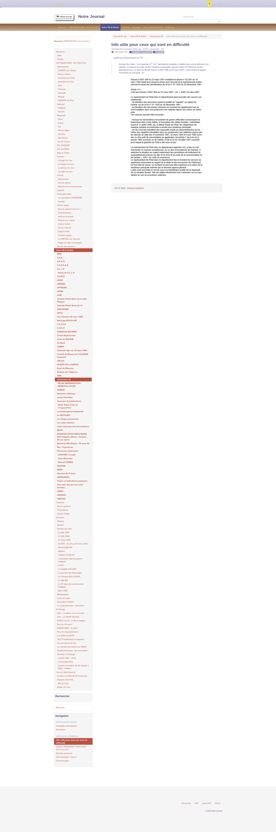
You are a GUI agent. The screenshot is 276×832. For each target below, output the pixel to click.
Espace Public (63, 514)
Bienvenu (62, 27)
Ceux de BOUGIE (65, 339)
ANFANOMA (63, 309)
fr (209, 4)
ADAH (60, 280)
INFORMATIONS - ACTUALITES (84, 27)
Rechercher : (189, 17)
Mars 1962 (63, 590)
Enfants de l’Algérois (67, 372)
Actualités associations (141, 52)
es (214, 4)
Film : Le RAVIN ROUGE (68, 617)
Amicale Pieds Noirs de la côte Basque (72, 300)
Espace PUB (63, 231)
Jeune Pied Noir (65, 397)
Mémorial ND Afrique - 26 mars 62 (73, 443)
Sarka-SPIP (206, 803)
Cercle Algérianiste (66, 335)
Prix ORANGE (63, 145)
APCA (60, 313)
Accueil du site (120, 36)
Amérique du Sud (66, 82)
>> (219, 21)
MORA (145, 49)
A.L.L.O (60, 269)
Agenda (60, 190)
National (61, 104)
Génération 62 (156, 36)
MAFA (60, 430)
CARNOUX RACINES (67, 332)
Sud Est (61, 134)
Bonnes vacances (64, 753)
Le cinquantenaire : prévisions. (71, 605)
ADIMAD (61, 284)
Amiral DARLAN (65, 547)
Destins (60, 525)
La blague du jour (66, 164)
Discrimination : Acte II (66, 757)
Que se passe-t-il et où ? (69, 209)
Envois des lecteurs (66, 246)
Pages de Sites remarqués (70, 243)
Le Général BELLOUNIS (69, 576)
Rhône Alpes (63, 130)
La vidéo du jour (65, 171)
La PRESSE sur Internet (69, 239)
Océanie (62, 89)
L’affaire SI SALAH (66, 555)
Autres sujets (63, 205)
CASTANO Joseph (67, 455)
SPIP (196, 803)
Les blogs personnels (67, 419)
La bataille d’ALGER (67, 569)
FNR (59, 376)
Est (59, 126)
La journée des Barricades (70, 573)
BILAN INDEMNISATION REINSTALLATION (69, 384)
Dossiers (137, 27)
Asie (60, 85)
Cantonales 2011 (65, 662)
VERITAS (61, 499)
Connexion (59, 4)
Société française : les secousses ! (72, 650)
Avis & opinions (64, 506)
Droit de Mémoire (65, 368)
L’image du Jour (65, 160)
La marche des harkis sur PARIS (72, 647)
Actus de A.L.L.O (66, 272)
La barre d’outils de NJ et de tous (72, 676)
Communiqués (64, 213)
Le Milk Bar (63, 580)
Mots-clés (60, 707)
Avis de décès (64, 183)
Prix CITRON (63, 149)
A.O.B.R (61, 276)
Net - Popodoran (65, 447)
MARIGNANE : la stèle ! (67, 628)
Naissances (63, 179)
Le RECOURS (63, 415)
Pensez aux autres (66, 220)
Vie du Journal (64, 228)
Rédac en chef (63, 687)
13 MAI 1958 (64, 536)
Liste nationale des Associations (73, 426)
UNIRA (60, 491)
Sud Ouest (63, 138)
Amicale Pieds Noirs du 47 (70, 305)
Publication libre (64, 194)
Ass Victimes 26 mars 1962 (70, 317)
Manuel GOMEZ (65, 462)
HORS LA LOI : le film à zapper (71, 620)
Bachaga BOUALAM (67, 320)
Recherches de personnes (70, 186)
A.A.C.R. (61, 261)
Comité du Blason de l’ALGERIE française (72, 355)
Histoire (60, 521)
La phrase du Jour (66, 168)
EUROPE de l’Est (65, 100)
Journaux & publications (69, 401)
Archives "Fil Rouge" (66, 654)
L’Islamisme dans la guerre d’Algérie (70, 560)
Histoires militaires (66, 393)
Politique (62, 108)
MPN (59, 254)
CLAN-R (61, 343)
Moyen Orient (64, 74)
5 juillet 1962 (63, 532)
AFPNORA (62, 287)
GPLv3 (217, 803)
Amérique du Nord (66, 78)
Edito (59, 55)
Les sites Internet (65, 423)
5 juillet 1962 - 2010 (67, 658)
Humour (60, 156)
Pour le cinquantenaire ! (68, 632)
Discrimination (62, 761)
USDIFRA (61, 495)
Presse (60, 59)
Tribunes (126, 27)
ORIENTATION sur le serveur (72, 41)
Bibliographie (63, 594)
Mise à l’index (63, 153)
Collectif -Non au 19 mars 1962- (72, 350)
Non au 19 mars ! (65, 624)
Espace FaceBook (135, 188)
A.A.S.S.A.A (62, 265)
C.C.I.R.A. (61, 324)
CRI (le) (60, 361)
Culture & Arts (64, 224)
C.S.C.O (61, 328)
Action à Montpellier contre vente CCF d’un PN (71, 748)
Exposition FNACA (65, 602)
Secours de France (66, 473)
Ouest (60, 123)
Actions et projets (66, 216)
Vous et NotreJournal (153, 27)
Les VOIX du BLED (65, 635)
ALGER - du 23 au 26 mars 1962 (73, 544)
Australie (62, 93)
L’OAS (61, 565)
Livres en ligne (63, 598)
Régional (61, 115)
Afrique (61, 96)
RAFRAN (61, 466)
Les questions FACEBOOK (70, 198)
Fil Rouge (169, 27)
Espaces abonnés (65, 679)
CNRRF (60, 347)
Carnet (60, 175)
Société (61, 111)
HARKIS (61, 390)
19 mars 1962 (64, 540)
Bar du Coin (63, 683)
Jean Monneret (65, 458)
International (62, 67)
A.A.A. (60, 257)
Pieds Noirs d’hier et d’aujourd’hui (68, 406)
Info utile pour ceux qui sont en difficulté (71, 741)
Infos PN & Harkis (110, 27)
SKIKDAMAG (63, 477)
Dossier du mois (64, 529)
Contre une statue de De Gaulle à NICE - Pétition (73, 667)
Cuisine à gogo (65, 235)
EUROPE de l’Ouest (67, 70)
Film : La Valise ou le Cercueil (70, 613)
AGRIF (60, 291)
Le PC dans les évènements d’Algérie (71, 585)
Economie (160, 52)
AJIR (59, 295)
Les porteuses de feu (66, 643)
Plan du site (186, 803)
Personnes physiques (67, 451)
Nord (60, 119)
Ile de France (64, 141)
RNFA (60, 469)
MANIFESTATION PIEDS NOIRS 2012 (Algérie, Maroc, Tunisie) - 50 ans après (72, 437)
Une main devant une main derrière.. (70, 486)
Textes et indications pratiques (72, 481)
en (219, 4)
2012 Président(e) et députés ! (71, 639)
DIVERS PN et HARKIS (67, 364)
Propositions (62, 510)
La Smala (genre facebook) (70, 411)
